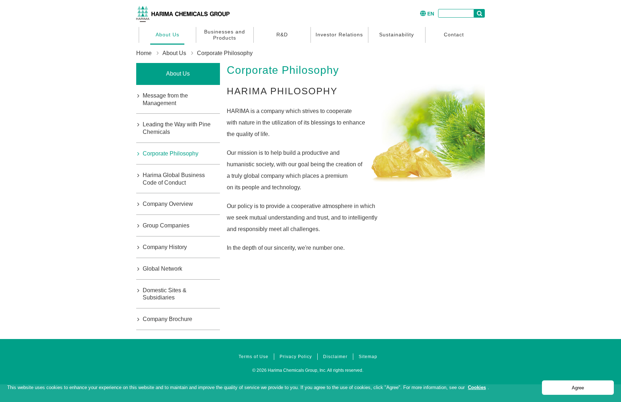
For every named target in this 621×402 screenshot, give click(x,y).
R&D (282, 34)
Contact (454, 34)
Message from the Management (165, 99)
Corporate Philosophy (170, 153)
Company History (165, 247)
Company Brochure (167, 319)
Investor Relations (339, 34)
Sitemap (368, 356)
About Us (167, 34)
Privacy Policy (296, 356)
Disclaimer (335, 356)
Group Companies (166, 225)
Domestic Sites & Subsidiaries (165, 294)
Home (144, 53)
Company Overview (168, 204)
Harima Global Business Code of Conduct (174, 179)
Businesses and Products (224, 35)
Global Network (162, 269)
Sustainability (396, 34)
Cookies (477, 387)
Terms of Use (253, 356)
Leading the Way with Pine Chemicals (177, 128)
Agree (578, 387)
